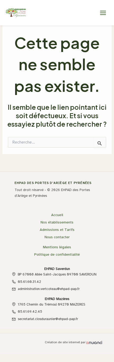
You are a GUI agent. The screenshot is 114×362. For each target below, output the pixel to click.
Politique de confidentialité (57, 254)
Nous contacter (57, 237)
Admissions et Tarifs (57, 229)
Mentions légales (57, 247)
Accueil (57, 215)
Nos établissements (57, 222)
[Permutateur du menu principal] (103, 13)
